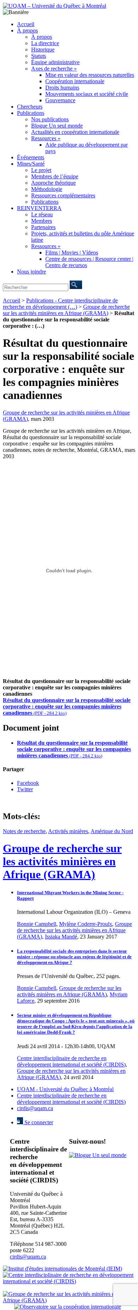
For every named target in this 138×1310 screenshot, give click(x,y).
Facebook (28, 783)
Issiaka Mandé (61, 937)
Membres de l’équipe (54, 176)
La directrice (45, 43)
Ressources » (46, 138)
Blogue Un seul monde (57, 126)
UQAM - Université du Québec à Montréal (65, 1089)
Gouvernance (60, 100)
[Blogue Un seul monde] (97, 1155)
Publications (30, 113)
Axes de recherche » (54, 69)
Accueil (25, 24)
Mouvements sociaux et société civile (86, 94)
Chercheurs (29, 107)
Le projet (41, 170)
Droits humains (62, 88)
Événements (30, 157)
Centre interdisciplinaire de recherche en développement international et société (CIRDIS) (71, 1061)
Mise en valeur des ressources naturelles (89, 75)
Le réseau (42, 214)
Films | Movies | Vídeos (71, 253)
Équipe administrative (55, 62)
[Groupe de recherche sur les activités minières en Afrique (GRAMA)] (69, 1300)
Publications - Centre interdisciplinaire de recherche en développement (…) (60, 303)
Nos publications (50, 119)
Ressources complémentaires (63, 195)
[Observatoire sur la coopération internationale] (67, 1307)
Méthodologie (46, 189)
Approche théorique (53, 183)
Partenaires (43, 227)
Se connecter (38, 1122)
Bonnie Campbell (36, 924)
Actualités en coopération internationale (75, 132)
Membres (41, 221)
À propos (27, 30)
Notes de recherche (24, 831)
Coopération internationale (74, 81)
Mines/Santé (31, 164)
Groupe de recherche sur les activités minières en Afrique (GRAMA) (66, 310)
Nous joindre (31, 272)
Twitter (25, 789)
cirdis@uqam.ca (35, 1108)
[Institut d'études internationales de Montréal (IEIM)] (62, 1269)
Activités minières (68, 831)
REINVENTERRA (39, 208)
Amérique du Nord (112, 831)
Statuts (38, 56)
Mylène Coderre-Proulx (85, 924)
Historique (42, 50)
